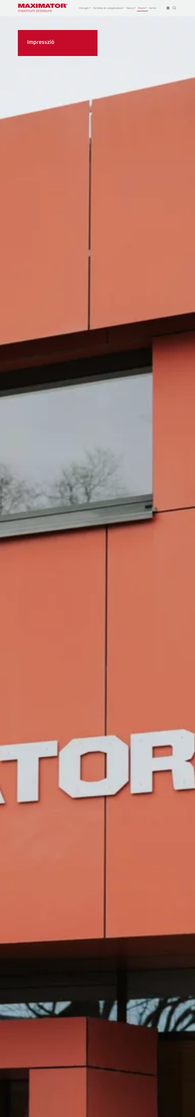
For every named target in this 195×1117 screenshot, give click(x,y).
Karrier (152, 8)
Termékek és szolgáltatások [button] (107, 8)
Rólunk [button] (141, 8)
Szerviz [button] (130, 8)
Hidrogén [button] (84, 8)
